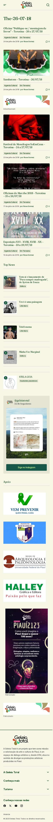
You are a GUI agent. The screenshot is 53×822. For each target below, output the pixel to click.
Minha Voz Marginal (29, 352)
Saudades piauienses (28, 381)
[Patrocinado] (26, 101)
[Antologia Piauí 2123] (26, 651)
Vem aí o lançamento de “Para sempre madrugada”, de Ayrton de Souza (33, 280)
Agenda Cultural (10, 37)
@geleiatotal (21, 400)
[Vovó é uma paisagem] (10, 307)
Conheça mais (11, 780)
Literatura (24, 306)
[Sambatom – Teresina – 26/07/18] (26, 63)
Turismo (8, 789)
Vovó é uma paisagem (30, 302)
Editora (23, 286)
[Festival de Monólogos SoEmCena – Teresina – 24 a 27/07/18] (26, 128)
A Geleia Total (11, 772)
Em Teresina (25, 37)
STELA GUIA (25, 377)
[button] (4, 5)
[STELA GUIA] (10, 382)
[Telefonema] (10, 332)
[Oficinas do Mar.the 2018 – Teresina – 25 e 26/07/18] (26, 176)
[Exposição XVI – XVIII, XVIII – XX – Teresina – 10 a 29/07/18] (26, 225)
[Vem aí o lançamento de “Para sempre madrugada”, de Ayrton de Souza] (10, 282)
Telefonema (25, 327)
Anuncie (6, 814)
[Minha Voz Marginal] (10, 357)
